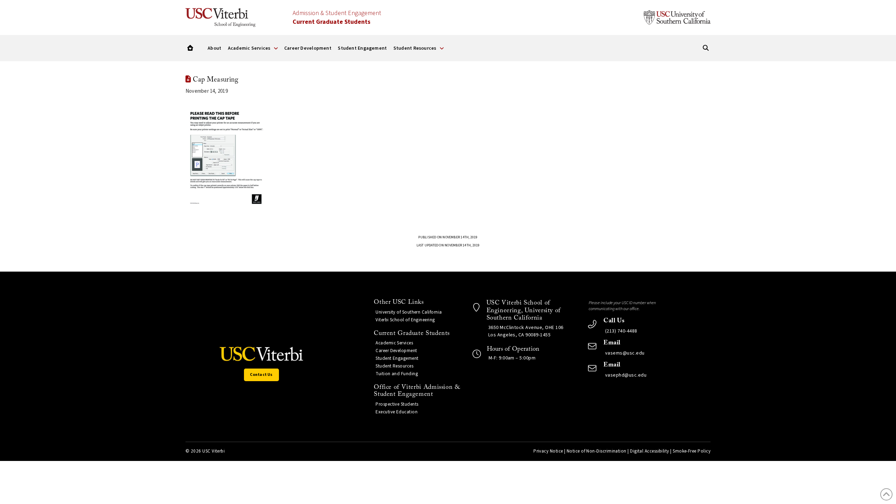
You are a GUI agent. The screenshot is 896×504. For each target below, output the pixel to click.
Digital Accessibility (649, 451)
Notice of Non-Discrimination (596, 451)
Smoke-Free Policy (691, 451)
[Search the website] (705, 48)
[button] (190, 48)
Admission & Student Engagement (337, 17)
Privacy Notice (548, 451)
